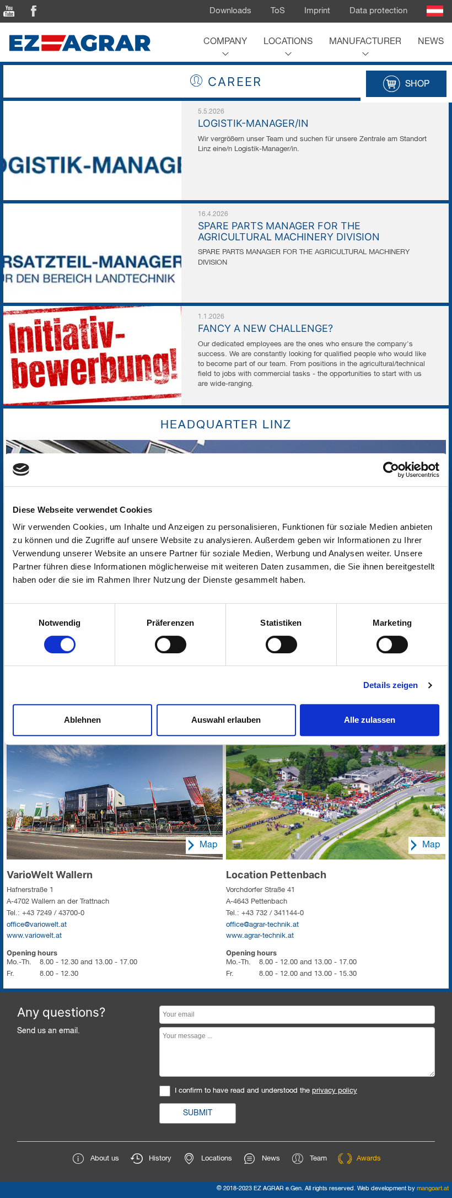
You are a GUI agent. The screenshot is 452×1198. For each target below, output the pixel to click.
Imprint (317, 11)
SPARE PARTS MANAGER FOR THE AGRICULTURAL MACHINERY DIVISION (289, 231)
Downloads (230, 11)
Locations (288, 41)
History (160, 1158)
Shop (417, 84)
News (431, 41)
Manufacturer (365, 41)
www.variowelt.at (34, 935)
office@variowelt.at (37, 924)
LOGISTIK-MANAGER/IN (253, 123)
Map (208, 845)
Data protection (378, 11)
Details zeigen (390, 685)
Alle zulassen (369, 719)
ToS (278, 11)
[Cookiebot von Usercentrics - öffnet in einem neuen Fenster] (391, 469)
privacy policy (334, 1090)
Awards (369, 1158)
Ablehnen (82, 719)
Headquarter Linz (226, 425)
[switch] (170, 644)
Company (225, 41)
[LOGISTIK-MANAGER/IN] (92, 106)
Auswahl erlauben (226, 719)
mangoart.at (433, 1188)
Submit (197, 1113)
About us (104, 1158)
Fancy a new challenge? (265, 328)
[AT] (435, 11)
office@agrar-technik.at (262, 924)
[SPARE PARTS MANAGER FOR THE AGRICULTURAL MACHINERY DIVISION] (92, 209)
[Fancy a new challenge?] (92, 311)
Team (318, 1158)
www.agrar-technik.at (260, 935)
